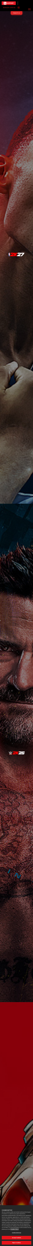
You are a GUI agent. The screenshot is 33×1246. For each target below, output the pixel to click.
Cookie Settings (16, 1232)
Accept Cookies (16, 1237)
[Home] (9, 3)
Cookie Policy (14, 1229)
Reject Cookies (16, 1242)
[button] (29, 9)
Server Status (9, 7)
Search (15, 13)
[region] (16, 1225)
